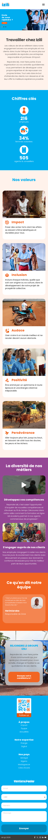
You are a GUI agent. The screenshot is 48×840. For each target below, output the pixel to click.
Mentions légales (24, 780)
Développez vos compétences (24, 499)
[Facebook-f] (34, 837)
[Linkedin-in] (42, 837)
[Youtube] (45, 837)
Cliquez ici (4, 22)
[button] (43, 5)
